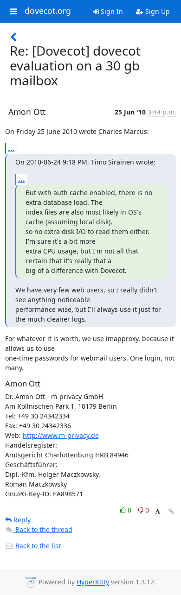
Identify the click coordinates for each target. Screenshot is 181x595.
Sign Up (156, 11)
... (11, 148)
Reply (21, 519)
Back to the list (37, 545)
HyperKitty (93, 582)
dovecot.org (48, 11)
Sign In (111, 11)
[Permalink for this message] (171, 511)
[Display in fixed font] (157, 511)
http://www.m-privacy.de (61, 435)
